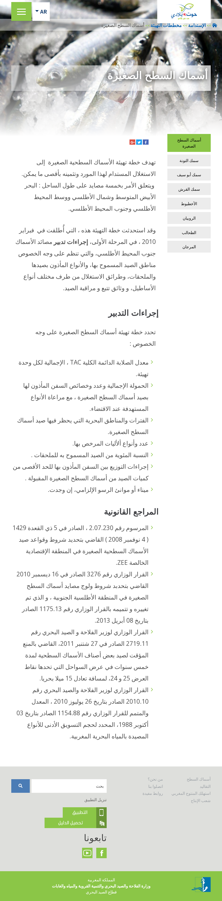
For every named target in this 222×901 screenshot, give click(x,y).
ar (43, 11)
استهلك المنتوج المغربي (191, 793)
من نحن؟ (155, 779)
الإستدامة (197, 25)
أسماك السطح (199, 779)
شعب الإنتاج (201, 800)
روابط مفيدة (153, 793)
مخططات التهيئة (166, 25)
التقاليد (205, 786)
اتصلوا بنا (155, 786)
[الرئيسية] (184, 11)
